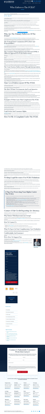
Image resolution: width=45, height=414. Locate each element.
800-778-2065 (11, 225)
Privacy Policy (12, 411)
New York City (16, 399)
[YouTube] (39, 411)
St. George (35, 382)
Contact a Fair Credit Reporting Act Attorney (11, 340)
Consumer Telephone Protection (10, 319)
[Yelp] (31, 411)
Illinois (25, 391)
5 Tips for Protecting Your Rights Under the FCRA (12, 338)
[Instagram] (35, 411)
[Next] (16, 293)
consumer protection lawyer (17, 240)
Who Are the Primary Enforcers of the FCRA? (11, 332)
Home (5, 13)
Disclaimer (9, 411)
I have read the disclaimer (9, 272)
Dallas (34, 391)
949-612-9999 (9, 386)
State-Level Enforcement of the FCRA (12, 333)
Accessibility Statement (18, 411)
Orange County (7, 382)
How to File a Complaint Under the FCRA (12, 334)
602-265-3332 (28, 386)
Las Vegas (6, 391)
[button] (27, 3)
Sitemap (22, 411)
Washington (7, 399)
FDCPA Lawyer (8, 314)
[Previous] (14, 293)
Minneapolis (16, 391)
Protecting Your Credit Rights (10, 321)
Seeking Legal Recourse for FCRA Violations (11, 336)
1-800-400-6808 (28, 394)
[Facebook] (33, 411)
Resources (8, 13)
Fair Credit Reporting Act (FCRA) (10, 316)
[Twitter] (37, 411)
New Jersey (26, 399)
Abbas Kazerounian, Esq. (37, 246)
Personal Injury (8, 309)
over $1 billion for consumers (21, 218)
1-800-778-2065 (18, 386)
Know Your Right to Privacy (10, 205)
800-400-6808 (37, 1)
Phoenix (25, 382)
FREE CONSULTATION (27, 1)
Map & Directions (7, 396)
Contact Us (5, 411)
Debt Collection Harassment (10, 312)
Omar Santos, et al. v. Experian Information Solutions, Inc (32, 70)
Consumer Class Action (9, 323)
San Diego (16, 382)
